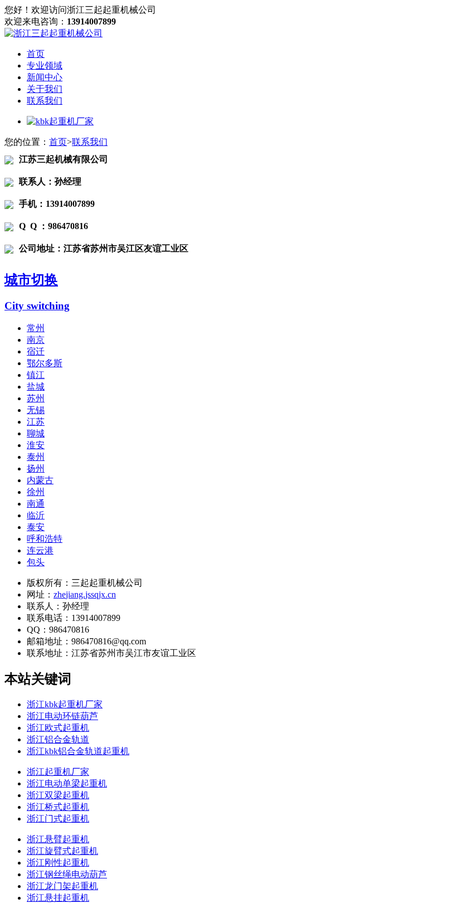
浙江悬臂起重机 (58, 839)
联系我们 (44, 100)
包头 (36, 562)
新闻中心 (44, 77)
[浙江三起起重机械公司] (53, 33)
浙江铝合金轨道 (58, 739)
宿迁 (36, 351)
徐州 (36, 492)
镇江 (36, 375)
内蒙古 (40, 480)
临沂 (36, 515)
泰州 (36, 457)
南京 (36, 339)
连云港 (40, 550)
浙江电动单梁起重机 (67, 783)
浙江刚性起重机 (58, 862)
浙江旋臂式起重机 (62, 851)
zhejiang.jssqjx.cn (85, 594)
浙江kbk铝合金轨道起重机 (78, 751)
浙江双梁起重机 (58, 795)
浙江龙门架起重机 (62, 886)
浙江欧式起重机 (58, 727)
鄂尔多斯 (44, 363)
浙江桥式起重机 (58, 807)
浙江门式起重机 (58, 818)
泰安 (36, 527)
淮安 (36, 445)
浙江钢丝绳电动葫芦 (67, 874)
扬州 (36, 468)
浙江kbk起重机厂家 (65, 704)
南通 (36, 503)
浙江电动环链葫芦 (62, 716)
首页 (36, 54)
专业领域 (44, 65)
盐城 (36, 386)
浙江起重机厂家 (58, 771)
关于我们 (44, 89)
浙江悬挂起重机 (58, 897)
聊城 (36, 433)
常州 (36, 328)
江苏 (36, 421)
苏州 (36, 398)
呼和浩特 (44, 538)
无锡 (36, 410)
